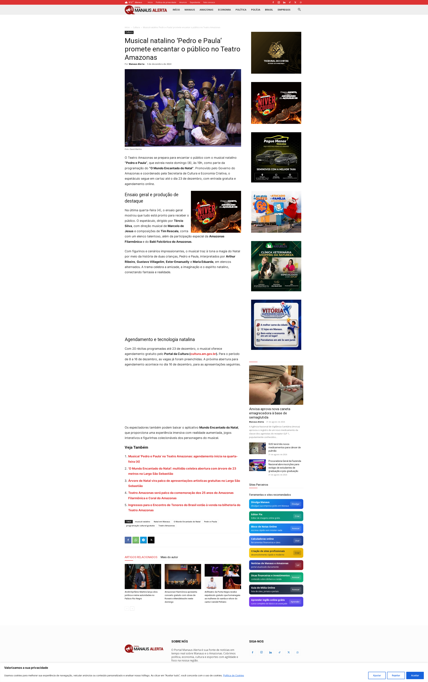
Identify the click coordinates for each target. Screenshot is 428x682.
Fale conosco (209, 2)
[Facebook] (273, 2)
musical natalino (142, 521)
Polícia (255, 9)
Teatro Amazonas (166, 525)
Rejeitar (396, 675)
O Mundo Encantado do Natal (187, 521)
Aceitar (415, 675)
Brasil (269, 9)
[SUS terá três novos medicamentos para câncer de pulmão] (257, 448)
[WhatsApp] (300, 2)
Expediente (195, 2)
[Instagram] (278, 2)
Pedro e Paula (210, 521)
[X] (295, 2)
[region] (214, 672)
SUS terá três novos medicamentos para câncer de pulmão (285, 447)
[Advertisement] (183, 302)
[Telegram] (143, 540)
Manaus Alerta (136, 64)
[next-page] (132, 609)
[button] (299, 10)
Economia (224, 9)
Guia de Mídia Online (263, 587)
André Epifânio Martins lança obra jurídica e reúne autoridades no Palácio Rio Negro (141, 595)
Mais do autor (169, 557)
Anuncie (183, 2)
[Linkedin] (284, 2)
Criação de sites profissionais (268, 551)
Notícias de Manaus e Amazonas (269, 563)
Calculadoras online (262, 538)
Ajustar (377, 675)
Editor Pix (256, 514)
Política (241, 9)
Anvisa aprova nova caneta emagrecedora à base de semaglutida (269, 413)
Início (150, 2)
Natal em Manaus (162, 521)
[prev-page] (127, 609)
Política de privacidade (166, 2)
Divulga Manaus (260, 502)
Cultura (136, 27)
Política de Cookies (233, 675)
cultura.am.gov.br (203, 354)
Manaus (190, 9)
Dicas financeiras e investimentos (270, 575)
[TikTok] (289, 2)
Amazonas (206, 9)
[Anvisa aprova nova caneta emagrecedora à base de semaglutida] (276, 385)
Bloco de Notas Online (264, 526)
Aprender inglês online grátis (268, 599)
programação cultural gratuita (140, 525)
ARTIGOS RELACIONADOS (141, 557)
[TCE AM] (276, 53)
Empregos (284, 9)
